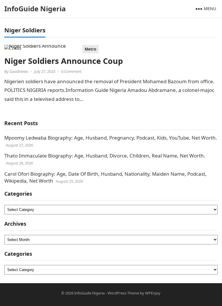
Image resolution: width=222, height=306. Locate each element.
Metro (90, 49)
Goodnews (19, 71)
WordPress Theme (123, 293)
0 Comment (71, 71)
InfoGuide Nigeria (35, 8)
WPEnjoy (152, 293)
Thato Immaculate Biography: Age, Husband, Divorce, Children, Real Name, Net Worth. (104, 155)
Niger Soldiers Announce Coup (63, 60)
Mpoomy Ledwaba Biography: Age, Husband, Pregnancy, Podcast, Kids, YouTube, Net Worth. (110, 137)
